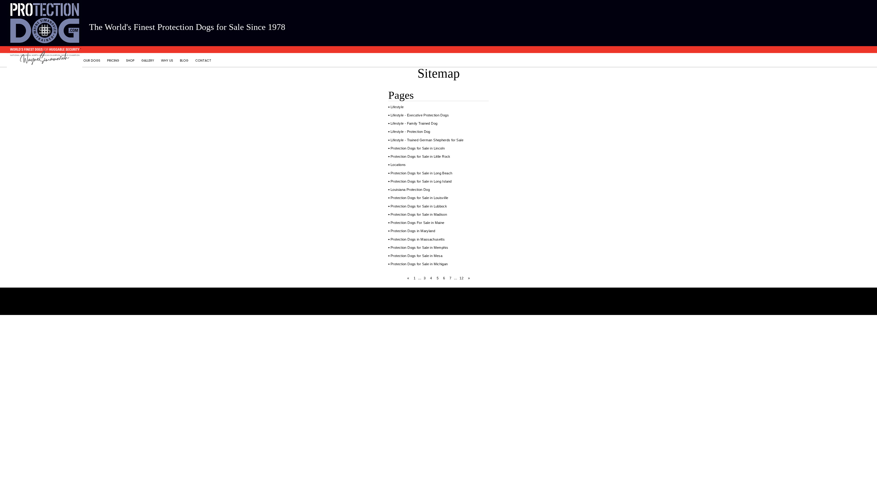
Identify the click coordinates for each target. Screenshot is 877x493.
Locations (398, 165)
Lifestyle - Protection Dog (410, 132)
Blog (184, 60)
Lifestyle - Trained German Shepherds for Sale (427, 140)
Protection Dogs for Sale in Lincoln (418, 148)
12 (461, 278)
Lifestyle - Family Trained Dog (414, 123)
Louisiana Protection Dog (410, 189)
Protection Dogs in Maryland (413, 231)
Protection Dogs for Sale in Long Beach (421, 173)
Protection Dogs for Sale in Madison (419, 214)
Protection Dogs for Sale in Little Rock (420, 156)
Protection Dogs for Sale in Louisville (419, 198)
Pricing (113, 60)
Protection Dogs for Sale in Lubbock (419, 206)
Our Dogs (91, 60)
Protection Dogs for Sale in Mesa (416, 256)
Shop (130, 60)
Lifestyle (397, 107)
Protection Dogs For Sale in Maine (417, 223)
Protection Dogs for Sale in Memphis (419, 247)
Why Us (167, 60)
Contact (203, 60)
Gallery (147, 60)
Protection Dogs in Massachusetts (418, 239)
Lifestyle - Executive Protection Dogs (420, 115)
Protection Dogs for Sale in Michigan (419, 264)
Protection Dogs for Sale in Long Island (421, 181)
